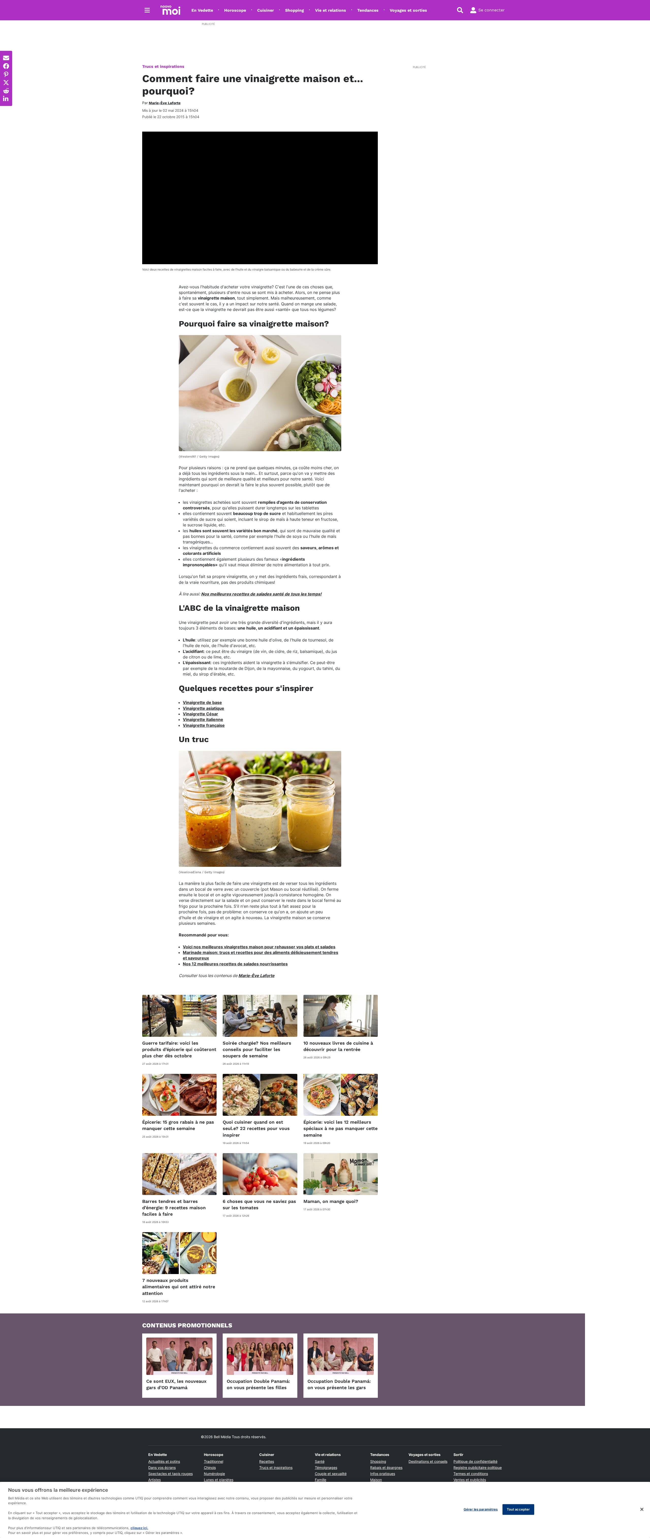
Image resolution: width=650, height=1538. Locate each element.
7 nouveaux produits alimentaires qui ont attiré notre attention (178, 1287)
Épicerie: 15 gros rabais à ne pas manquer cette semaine (178, 1125)
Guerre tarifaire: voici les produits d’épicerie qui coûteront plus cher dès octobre (179, 1049)
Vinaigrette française (204, 725)
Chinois (210, 1467)
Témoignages (326, 1467)
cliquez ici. (139, 1528)
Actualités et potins (164, 1461)
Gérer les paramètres (481, 1509)
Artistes (154, 1480)
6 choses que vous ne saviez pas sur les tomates (259, 1204)
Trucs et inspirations (163, 66)
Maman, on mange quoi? (330, 1201)
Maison (376, 1480)
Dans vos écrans (162, 1467)
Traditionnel (213, 1461)
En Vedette (202, 10)
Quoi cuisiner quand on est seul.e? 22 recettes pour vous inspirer (256, 1128)
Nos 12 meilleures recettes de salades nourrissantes (235, 963)
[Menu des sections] (147, 10)
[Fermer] (641, 1509)
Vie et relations (330, 10)
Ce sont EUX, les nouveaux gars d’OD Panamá (176, 1384)
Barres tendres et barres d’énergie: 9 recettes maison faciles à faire (174, 1208)
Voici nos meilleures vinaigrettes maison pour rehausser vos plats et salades (259, 946)
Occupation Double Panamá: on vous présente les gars (339, 1384)
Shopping (294, 10)
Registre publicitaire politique (477, 1467)
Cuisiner (265, 10)
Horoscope (235, 10)
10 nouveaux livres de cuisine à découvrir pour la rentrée (338, 1046)
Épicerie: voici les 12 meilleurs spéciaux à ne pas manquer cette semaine (340, 1128)
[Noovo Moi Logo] (170, 10)
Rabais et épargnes (386, 1467)
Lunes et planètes (218, 1480)
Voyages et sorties (408, 10)
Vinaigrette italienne (203, 719)
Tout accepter (518, 1509)
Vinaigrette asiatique (203, 708)
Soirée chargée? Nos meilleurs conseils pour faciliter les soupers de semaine (257, 1049)
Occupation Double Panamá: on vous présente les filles (258, 1384)
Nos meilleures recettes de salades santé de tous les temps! (261, 594)
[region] (325, 1510)
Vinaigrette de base (202, 702)
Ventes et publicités (469, 1480)
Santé (319, 1461)
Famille (320, 1480)
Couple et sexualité (331, 1473)
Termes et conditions (470, 1473)
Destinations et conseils (428, 1461)
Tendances (368, 10)
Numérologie (214, 1473)
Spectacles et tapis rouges (170, 1473)
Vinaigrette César (200, 713)
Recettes (266, 1461)
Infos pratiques (382, 1473)
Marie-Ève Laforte (256, 975)
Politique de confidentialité (475, 1461)
